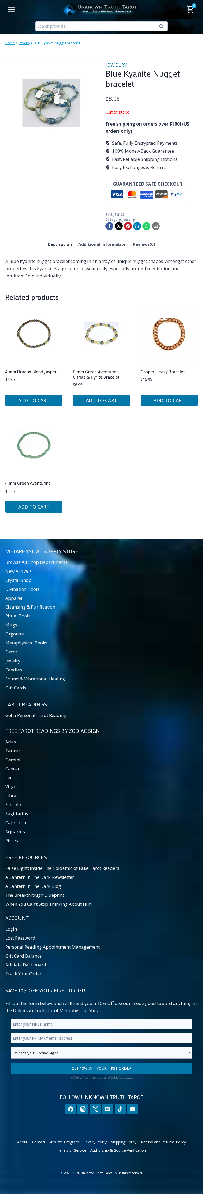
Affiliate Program (64, 1142)
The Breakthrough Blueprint (34, 895)
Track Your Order (23, 974)
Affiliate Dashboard (25, 965)
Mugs (11, 625)
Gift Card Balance (23, 956)
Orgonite (14, 634)
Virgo (10, 787)
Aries (10, 742)
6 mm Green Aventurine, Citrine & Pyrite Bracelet (96, 374)
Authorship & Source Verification (118, 1150)
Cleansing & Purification (30, 607)
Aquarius (15, 832)
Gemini (12, 760)
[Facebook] (109, 226)
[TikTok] (120, 1109)
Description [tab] (60, 244)
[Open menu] (11, 9)
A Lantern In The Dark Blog (33, 886)
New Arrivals (18, 571)
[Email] (156, 226)
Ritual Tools (17, 616)
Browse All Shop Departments (36, 562)
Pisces (11, 841)
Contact (38, 1142)
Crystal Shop (18, 580)
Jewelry (24, 42)
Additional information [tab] (102, 244)
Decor (11, 652)
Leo (9, 778)
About (22, 1142)
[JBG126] (51, 103)
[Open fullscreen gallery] (92, 144)
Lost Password (20, 938)
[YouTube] (132, 1109)
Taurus (13, 751)
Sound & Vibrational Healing (35, 679)
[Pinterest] (128, 226)
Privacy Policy (95, 1142)
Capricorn (15, 823)
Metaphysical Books (26, 643)
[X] (119, 226)
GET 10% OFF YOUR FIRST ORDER (101, 1068)
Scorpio (13, 805)
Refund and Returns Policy (163, 1142)
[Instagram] (82, 1109)
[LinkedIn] (137, 226)
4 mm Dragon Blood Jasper (31, 371)
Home (10, 42)
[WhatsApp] (146, 226)
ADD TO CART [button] (33, 400)
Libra (10, 796)
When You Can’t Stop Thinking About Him (48, 904)
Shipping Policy (123, 1142)
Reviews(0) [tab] (144, 244)
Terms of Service (71, 1150)
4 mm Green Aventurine (28, 483)
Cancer (12, 769)
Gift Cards (15, 688)
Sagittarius (16, 814)
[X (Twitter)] (95, 1109)
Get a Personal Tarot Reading (35, 715)
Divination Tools (22, 589)
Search (163, 27)
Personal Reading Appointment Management (52, 947)
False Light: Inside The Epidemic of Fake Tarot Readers (62, 868)
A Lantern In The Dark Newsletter (39, 877)
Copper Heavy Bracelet (163, 371)
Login (11, 929)
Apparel (13, 598)
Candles (13, 670)
